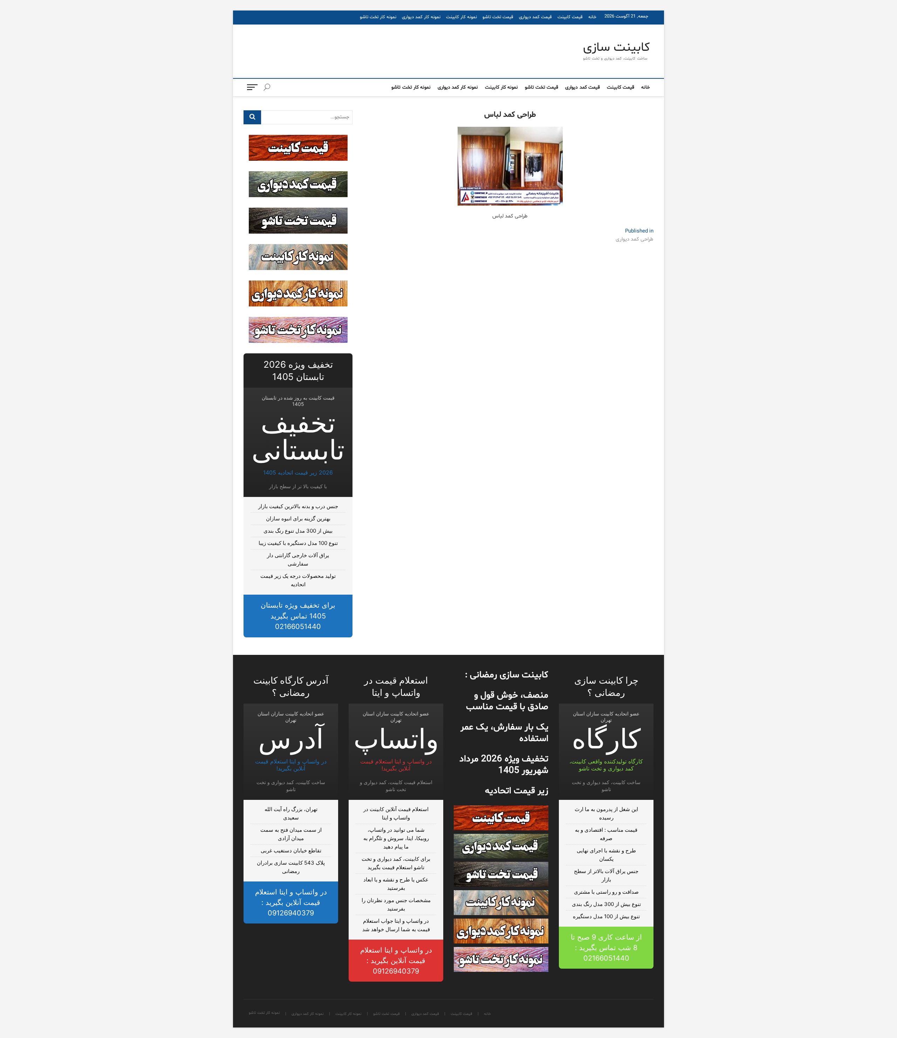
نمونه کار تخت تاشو (378, 17)
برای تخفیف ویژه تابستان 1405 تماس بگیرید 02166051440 (298, 616)
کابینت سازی (616, 48)
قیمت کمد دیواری (535, 17)
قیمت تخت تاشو (497, 17)
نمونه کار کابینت (461, 17)
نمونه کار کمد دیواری (421, 17)
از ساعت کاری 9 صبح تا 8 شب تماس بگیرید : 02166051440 (606, 947)
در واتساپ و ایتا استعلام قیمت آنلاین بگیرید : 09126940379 (396, 960)
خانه (592, 17)
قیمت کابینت (570, 17)
